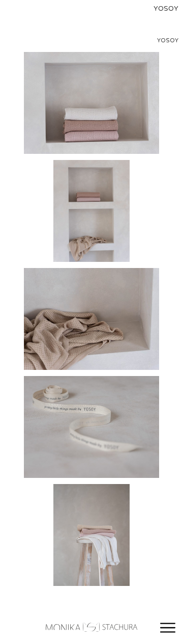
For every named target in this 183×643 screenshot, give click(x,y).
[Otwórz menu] (167, 627)
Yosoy (167, 40)
